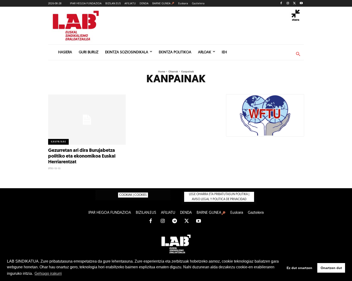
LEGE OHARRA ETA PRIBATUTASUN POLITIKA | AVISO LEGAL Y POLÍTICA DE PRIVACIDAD (219, 197)
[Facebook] (281, 3)
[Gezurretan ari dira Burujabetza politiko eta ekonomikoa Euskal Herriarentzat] (87, 119)
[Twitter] (294, 3)
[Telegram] (174, 221)
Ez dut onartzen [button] (299, 268)
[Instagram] (288, 3)
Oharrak (173, 72)
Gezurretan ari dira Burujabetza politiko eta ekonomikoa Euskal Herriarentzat (81, 156)
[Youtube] (301, 3)
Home (161, 72)
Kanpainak (58, 141)
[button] (298, 54)
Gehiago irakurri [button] (48, 273)
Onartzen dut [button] (331, 268)
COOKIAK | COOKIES (133, 195)
